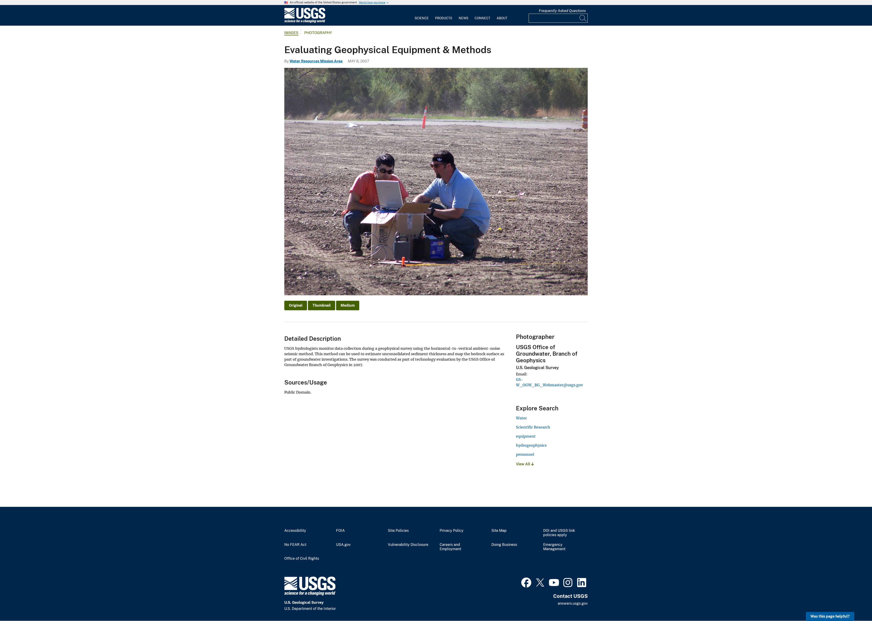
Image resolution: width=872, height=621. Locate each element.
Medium (348, 305)
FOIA (340, 531)
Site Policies (398, 531)
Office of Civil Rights (301, 559)
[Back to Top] (855, 604)
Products (443, 18)
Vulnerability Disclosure (408, 545)
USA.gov (343, 545)
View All (523, 464)
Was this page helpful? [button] (830, 616)
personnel (525, 454)
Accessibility (295, 531)
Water (521, 418)
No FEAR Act (295, 545)
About (502, 18)
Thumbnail (321, 305)
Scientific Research (533, 427)
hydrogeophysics (531, 445)
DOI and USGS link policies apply (559, 533)
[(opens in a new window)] (526, 582)
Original (295, 305)
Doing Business (504, 545)
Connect (482, 18)
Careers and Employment (450, 547)
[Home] (304, 22)
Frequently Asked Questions (562, 11)
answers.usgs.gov (573, 603)
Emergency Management (554, 547)
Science (422, 18)
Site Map (499, 531)
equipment (526, 436)
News (463, 18)
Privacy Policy (451, 531)
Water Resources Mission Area (316, 61)
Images (291, 33)
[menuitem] (421, 15)
